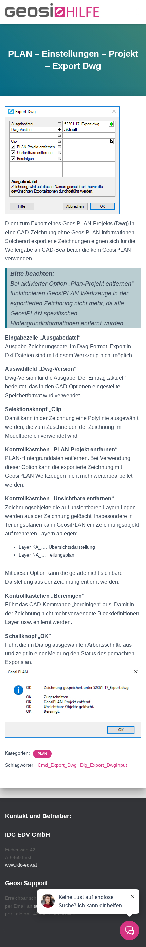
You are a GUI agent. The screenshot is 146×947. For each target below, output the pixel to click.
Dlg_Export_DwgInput (103, 765)
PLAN (42, 753)
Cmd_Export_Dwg (57, 765)
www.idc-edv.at (21, 865)
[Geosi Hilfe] (55, 11)
